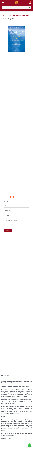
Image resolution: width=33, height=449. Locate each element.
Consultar (8, 230)
